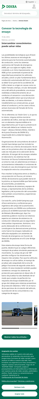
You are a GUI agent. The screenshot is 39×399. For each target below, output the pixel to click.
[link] (31, 1)
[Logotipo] (10, 6)
